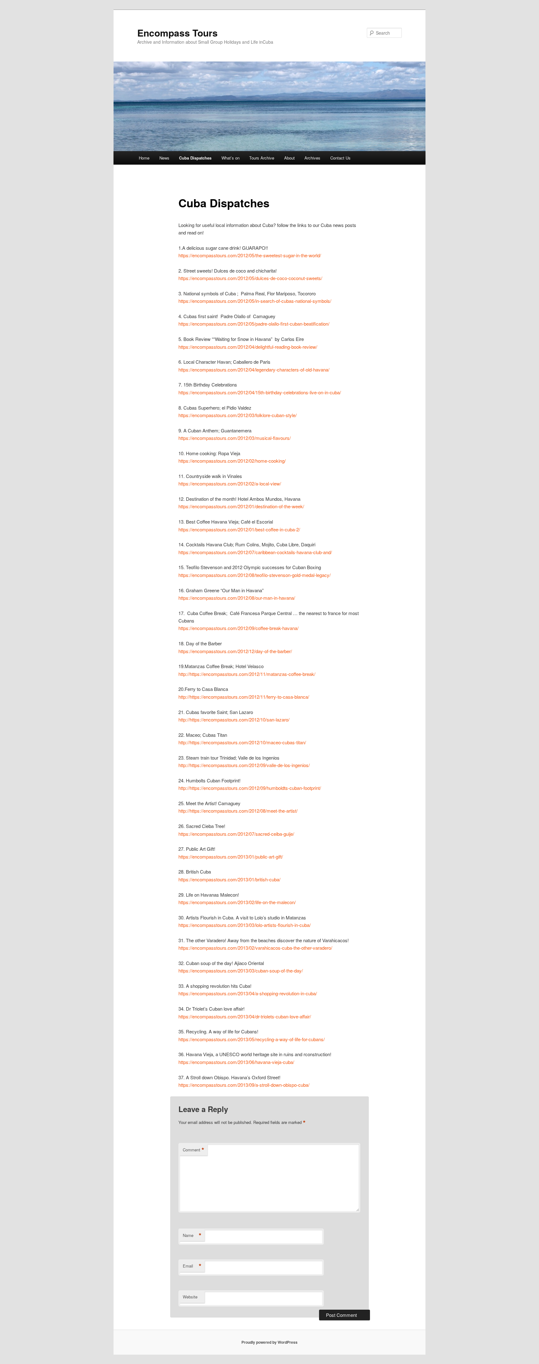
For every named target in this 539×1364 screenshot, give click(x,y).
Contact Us (340, 158)
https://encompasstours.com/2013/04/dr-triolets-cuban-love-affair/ (244, 1016)
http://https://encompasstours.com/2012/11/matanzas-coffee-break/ (246, 674)
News (164, 158)
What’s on (230, 158)
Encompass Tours (177, 32)
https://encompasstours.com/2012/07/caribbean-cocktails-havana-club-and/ (255, 552)
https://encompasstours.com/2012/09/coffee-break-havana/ (238, 628)
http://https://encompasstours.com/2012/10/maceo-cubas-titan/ (242, 742)
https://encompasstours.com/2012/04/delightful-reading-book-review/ (247, 346)
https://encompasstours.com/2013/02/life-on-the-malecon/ (237, 902)
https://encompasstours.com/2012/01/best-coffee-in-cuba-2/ (239, 529)
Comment (193, 1150)
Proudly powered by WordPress (269, 1342)
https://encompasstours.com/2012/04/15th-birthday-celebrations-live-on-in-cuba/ (259, 392)
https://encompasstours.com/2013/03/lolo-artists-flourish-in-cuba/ (244, 925)
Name (192, 1235)
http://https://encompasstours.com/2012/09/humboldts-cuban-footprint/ (249, 788)
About (289, 158)
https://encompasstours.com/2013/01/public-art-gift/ (230, 856)
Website (190, 1297)
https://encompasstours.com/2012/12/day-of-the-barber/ (235, 651)
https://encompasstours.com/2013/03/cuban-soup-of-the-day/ (240, 970)
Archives (312, 158)
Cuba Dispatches (195, 158)
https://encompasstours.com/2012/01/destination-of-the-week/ (241, 506)
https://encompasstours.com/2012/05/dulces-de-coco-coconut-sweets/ (250, 278)
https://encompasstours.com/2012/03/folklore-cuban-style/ (237, 415)
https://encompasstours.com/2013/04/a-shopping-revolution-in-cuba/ (247, 993)
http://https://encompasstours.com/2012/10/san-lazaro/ (233, 719)
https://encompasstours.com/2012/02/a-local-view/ (229, 483)
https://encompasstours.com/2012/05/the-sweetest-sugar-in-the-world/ (249, 255)
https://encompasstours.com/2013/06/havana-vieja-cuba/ (236, 1062)
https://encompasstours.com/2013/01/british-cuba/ (229, 879)
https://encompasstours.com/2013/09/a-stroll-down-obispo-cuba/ (243, 1084)
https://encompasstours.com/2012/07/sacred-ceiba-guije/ (236, 833)
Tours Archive (261, 158)
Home (144, 158)
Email (192, 1266)
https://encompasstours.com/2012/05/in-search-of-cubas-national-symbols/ (254, 301)
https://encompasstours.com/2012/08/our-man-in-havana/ (236, 597)
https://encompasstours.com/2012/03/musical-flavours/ (234, 438)
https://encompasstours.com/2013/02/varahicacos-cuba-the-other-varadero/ (255, 947)
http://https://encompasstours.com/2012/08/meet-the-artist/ (238, 810)
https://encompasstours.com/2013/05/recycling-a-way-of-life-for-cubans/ (251, 1039)
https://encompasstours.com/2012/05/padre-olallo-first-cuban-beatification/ (253, 323)
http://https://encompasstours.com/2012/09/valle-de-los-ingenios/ (244, 765)
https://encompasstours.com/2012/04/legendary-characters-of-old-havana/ (253, 369)
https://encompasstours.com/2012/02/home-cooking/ (232, 460)
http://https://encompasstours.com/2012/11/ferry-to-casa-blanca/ (243, 696)
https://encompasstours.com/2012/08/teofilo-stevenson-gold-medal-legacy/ (254, 575)
